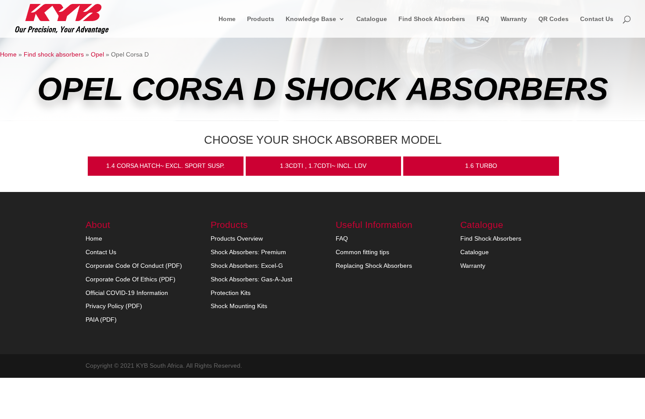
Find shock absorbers (54, 54)
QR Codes (553, 19)
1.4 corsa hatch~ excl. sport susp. (165, 165)
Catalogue (371, 19)
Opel (97, 54)
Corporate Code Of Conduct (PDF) (134, 265)
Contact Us (596, 19)
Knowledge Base (311, 19)
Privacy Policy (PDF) (114, 305)
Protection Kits (231, 292)
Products (260, 19)
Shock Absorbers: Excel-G (247, 265)
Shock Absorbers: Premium (248, 252)
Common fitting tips (362, 252)
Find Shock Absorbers (431, 19)
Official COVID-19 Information (127, 292)
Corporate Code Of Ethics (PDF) (131, 279)
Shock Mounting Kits (239, 305)
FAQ (483, 19)
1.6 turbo (481, 165)
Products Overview (237, 238)
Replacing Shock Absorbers (374, 265)
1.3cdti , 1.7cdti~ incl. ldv (323, 165)
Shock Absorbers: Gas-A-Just (251, 279)
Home (227, 19)
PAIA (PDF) (101, 319)
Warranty (514, 19)
